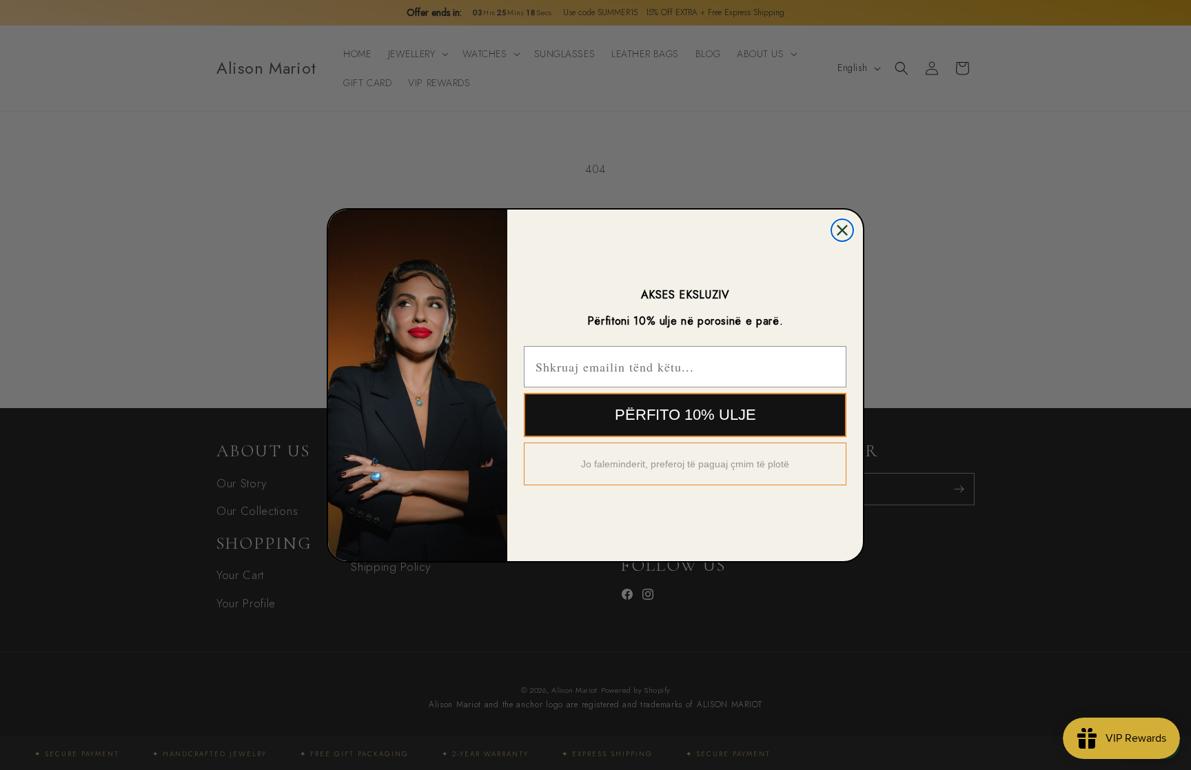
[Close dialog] (842, 230)
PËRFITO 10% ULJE (685, 414)
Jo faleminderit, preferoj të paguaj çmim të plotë (685, 463)
